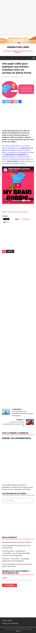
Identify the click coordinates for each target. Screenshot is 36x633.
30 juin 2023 (7, 77)
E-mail (4, 578)
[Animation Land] (18, 42)
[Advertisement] (18, 17)
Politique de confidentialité (10, 623)
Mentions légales (7, 620)
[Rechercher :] (18, 500)
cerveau (10, 251)
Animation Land (18, 77)
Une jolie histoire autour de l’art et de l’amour (16, 542)
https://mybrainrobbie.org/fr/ (18, 212)
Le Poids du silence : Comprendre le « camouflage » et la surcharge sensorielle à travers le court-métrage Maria (16, 553)
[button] (33, 58)
